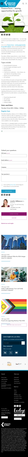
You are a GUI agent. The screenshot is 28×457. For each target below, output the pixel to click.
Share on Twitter (7, 34)
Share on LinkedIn (4, 34)
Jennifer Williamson (17, 201)
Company (3, 167)
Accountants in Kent (17, 394)
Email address (6, 160)
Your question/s (5, 174)
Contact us (4, 417)
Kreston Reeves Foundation (6, 388)
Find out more (18, 418)
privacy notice (13, 184)
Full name (5, 153)
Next (25, 364)
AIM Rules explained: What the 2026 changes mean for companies (13, 256)
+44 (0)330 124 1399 (15, 207)
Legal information (4, 379)
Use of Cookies (4, 381)
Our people (16, 400)
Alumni (15, 390)
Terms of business (17, 383)
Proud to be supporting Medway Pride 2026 (13, 320)
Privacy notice (3, 377)
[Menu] (2, 3)
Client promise (16, 381)
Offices (15, 393)
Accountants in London (18, 398)
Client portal (16, 377)
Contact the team (14, 213)
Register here (5, 111)
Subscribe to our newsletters (19, 402)
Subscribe (14, 217)
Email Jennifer (13, 209)
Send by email (9, 34)
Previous (2, 364)
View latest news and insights (14, 324)
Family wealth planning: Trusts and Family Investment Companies (12, 288)
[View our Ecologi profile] (19, 412)
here (2, 451)
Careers (15, 392)
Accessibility (3, 383)
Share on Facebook (2, 34)
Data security (16, 379)
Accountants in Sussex (17, 396)
